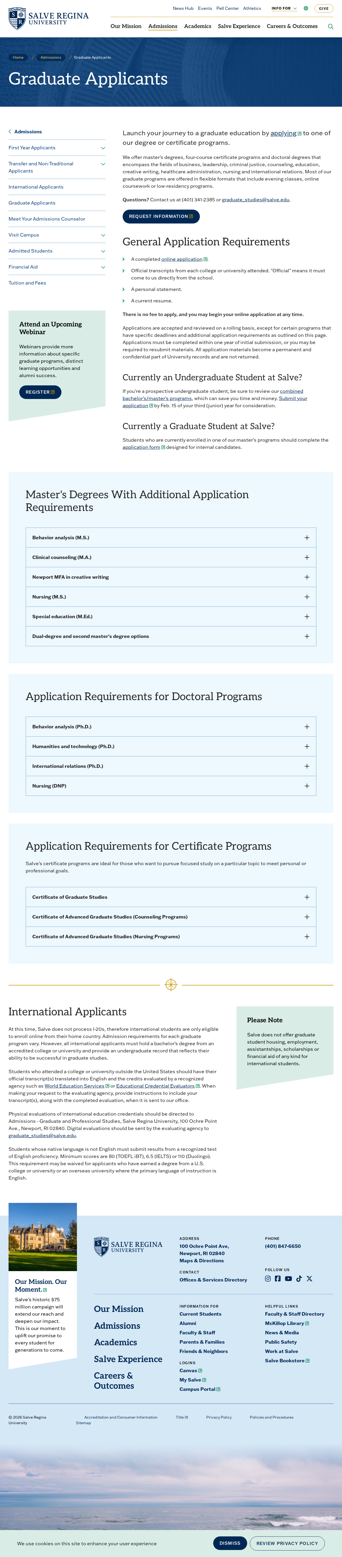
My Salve (190, 1379)
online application (182, 259)
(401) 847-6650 (283, 1246)
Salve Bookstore (285, 1360)
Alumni (188, 1323)
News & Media (282, 1332)
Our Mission (126, 26)
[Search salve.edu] (330, 26)
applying (284, 133)
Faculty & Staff (197, 1332)
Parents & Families (202, 1342)
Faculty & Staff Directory (294, 1314)
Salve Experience (239, 26)
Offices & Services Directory (213, 1279)
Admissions (162, 26)
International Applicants (36, 187)
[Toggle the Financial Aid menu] (103, 267)
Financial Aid (23, 267)
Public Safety (281, 1342)
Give (324, 8)
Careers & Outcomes (292, 26)
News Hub (183, 8)
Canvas (188, 1370)
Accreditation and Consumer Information (121, 1417)
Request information (158, 216)
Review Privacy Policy (287, 1543)
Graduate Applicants (32, 203)
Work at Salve (281, 1351)
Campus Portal (197, 1389)
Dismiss (230, 1543)
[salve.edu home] (49, 18)
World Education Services (74, 1086)
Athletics (252, 8)
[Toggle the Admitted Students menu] (103, 251)
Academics (197, 26)
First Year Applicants (32, 148)
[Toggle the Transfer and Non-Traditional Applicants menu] (103, 164)
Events (205, 8)
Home (18, 57)
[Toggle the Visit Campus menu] (103, 235)
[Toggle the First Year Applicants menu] (103, 148)
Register (38, 392)
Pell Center (227, 8)
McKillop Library (284, 1323)
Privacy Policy (219, 1417)
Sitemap (83, 1422)
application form (141, 447)
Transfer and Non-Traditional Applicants (41, 167)
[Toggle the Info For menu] (292, 8)
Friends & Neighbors (204, 1351)
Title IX (182, 1417)
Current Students (200, 1314)
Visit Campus (24, 235)
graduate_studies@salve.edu (255, 200)
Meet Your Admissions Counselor (47, 219)
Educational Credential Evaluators (155, 1086)
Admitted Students (31, 251)
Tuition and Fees (27, 283)
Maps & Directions (202, 1260)
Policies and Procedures (271, 1417)
